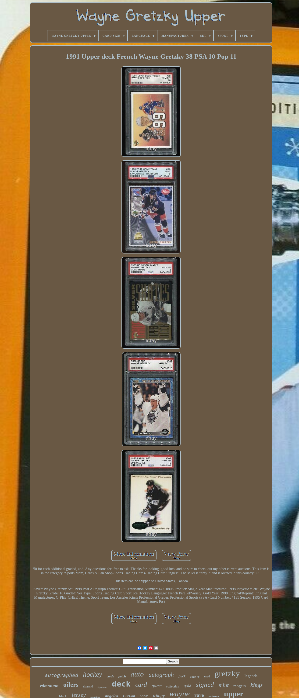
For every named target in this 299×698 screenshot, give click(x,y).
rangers (239, 686)
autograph (161, 674)
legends (251, 675)
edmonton (49, 685)
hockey (92, 674)
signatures (102, 687)
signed (205, 684)
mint (224, 685)
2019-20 (194, 677)
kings (256, 685)
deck (121, 683)
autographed (61, 675)
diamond (88, 686)
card (141, 684)
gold (187, 686)
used (207, 676)
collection (172, 686)
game (157, 685)
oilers (70, 684)
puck (181, 676)
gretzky (227, 673)
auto (137, 674)
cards (110, 676)
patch (122, 676)
